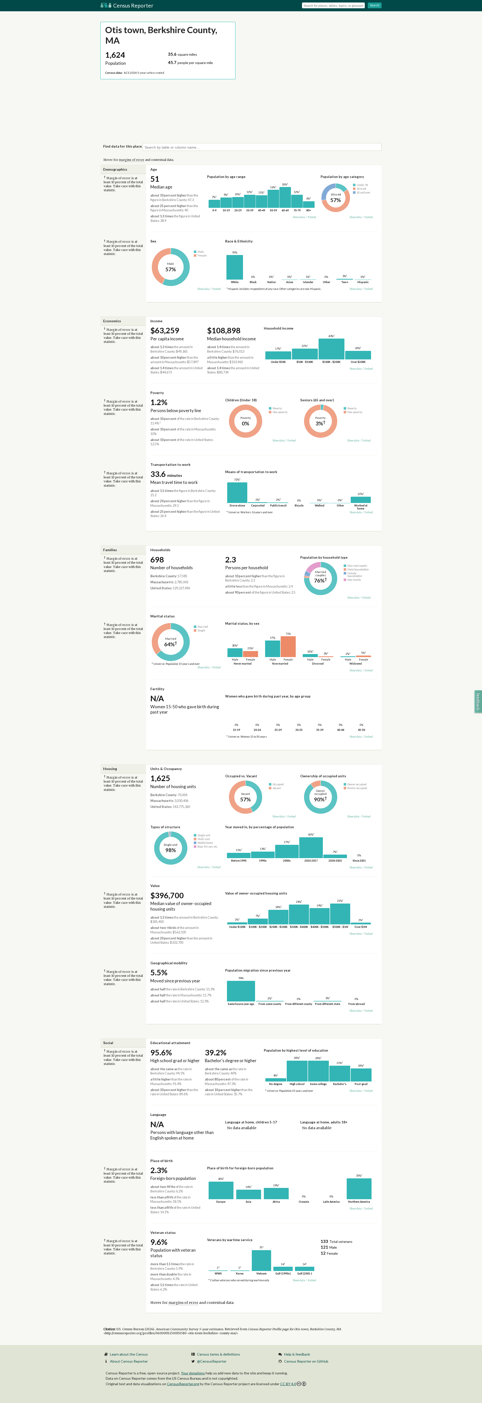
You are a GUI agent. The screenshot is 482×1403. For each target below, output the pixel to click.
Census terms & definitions (218, 1354)
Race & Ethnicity (239, 241)
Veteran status (163, 1232)
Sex (153, 241)
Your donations (193, 1373)
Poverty (157, 393)
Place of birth (161, 1161)
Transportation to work (170, 464)
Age (153, 169)
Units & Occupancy (166, 769)
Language (158, 1114)
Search (374, 5)
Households (160, 550)
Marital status (162, 616)
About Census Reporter (129, 1361)
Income (156, 321)
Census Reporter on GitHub (306, 1361)
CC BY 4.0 (288, 1384)
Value (155, 885)
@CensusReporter (211, 1361)
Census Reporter (132, 5)
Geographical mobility (168, 963)
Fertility (157, 689)
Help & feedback (297, 1354)
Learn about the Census (129, 1354)
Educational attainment (170, 1043)
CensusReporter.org (183, 1384)
